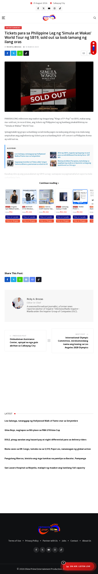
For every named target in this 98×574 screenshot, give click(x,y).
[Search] (95, 17)
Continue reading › (49, 183)
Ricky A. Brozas (14, 47)
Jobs (64, 540)
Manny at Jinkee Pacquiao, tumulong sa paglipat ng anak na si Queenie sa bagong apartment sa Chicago (74, 163)
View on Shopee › (12, 221)
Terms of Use (14, 540)
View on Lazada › (12, 217)
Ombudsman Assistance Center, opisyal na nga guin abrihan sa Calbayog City (24, 342)
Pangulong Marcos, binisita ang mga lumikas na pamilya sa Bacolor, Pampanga (45, 458)
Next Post (80, 334)
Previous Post (19, 336)
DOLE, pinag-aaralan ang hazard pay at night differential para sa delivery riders (45, 439)
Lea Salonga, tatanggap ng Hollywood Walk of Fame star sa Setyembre (30, 155)
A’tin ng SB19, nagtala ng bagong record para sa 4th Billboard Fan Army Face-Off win (74, 155)
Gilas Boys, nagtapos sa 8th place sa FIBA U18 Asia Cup (32, 430)
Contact (74, 540)
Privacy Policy (32, 540)
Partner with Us (50, 540)
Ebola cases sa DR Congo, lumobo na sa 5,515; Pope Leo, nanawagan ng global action (48, 449)
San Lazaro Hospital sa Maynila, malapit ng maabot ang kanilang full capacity (45, 467)
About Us (86, 540)
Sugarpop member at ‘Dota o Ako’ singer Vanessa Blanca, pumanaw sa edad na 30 (31, 163)
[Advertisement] (49, 247)
